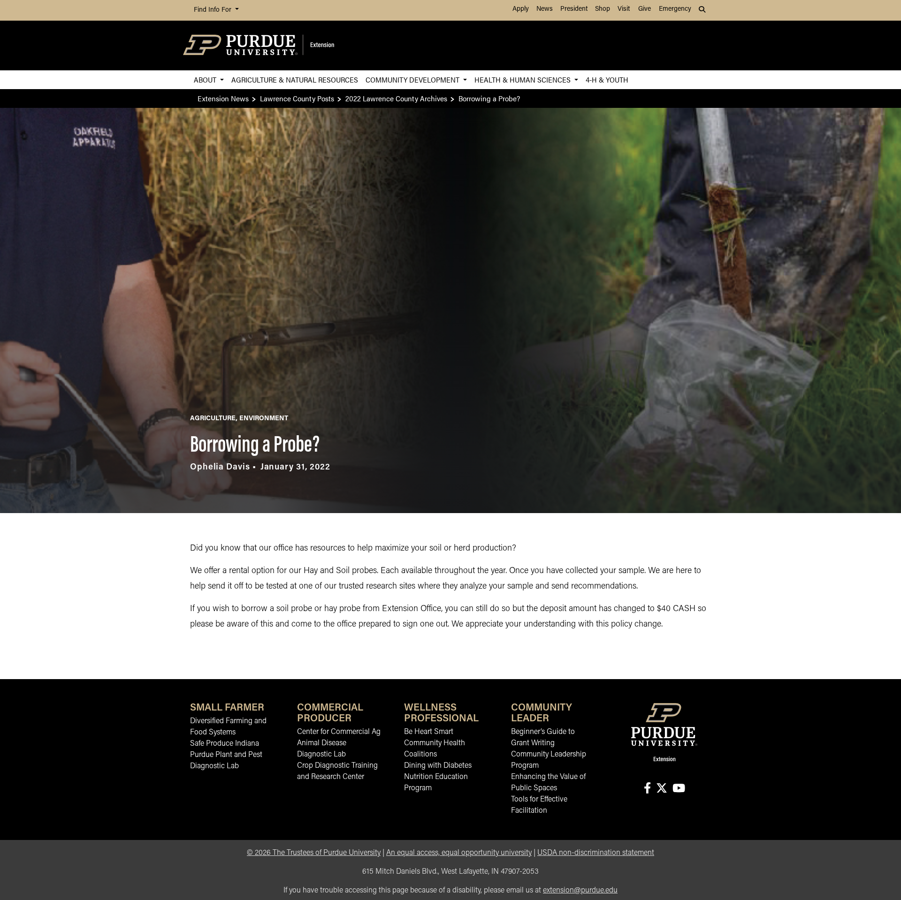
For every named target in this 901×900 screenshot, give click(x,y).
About (206, 79)
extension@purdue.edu (580, 890)
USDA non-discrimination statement (595, 853)
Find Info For (213, 10)
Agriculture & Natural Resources (294, 79)
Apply (520, 9)
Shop (602, 9)
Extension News (223, 98)
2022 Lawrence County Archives (396, 98)
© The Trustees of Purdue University (314, 853)
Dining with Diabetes (438, 766)
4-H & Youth (607, 79)
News (544, 9)
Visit (624, 9)
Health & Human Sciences (523, 79)
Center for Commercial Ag (339, 732)
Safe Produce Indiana (224, 744)
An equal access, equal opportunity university (459, 853)
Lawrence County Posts (297, 98)
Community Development (413, 79)
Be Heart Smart (428, 732)
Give (644, 9)
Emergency (675, 9)
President (574, 9)
